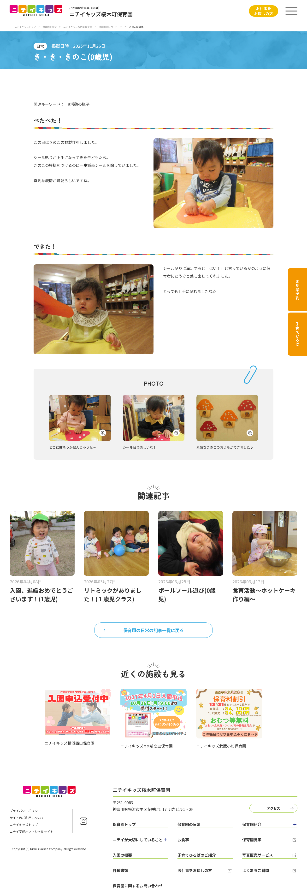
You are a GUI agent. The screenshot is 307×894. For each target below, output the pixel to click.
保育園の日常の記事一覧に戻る (153, 630)
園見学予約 (297, 290)
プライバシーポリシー (25, 810)
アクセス (273, 808)
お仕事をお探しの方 (263, 11)
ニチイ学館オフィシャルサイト (31, 831)
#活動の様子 (78, 104)
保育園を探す (49, 27)
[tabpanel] (80, 422)
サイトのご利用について (27, 817)
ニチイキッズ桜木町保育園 (77, 27)
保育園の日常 (106, 27)
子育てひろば (297, 334)
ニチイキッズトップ (25, 27)
